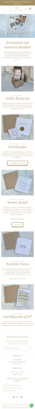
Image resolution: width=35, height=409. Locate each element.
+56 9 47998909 (17, 359)
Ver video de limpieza (17, 163)
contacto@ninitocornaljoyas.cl (17, 361)
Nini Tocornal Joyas (12, 404)
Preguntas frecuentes (9, 390)
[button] (3, 10)
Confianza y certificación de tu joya (13, 388)
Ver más (17, 224)
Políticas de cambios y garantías (12, 385)
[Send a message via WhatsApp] (31, 405)
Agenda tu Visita (17, 374)
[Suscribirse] (30, 349)
